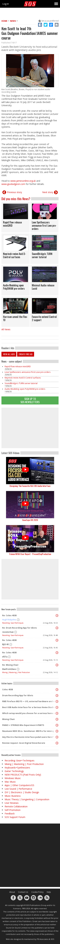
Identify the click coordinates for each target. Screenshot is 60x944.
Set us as (50, 20)
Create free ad (25, 354)
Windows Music (13, 778)
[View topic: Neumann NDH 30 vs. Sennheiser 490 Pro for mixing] (57, 731)
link (15, 217)
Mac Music (10, 781)
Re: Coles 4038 (9, 615)
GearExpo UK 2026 (30, 520)
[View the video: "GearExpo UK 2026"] (30, 504)
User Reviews (12, 802)
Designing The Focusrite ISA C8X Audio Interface (30, 486)
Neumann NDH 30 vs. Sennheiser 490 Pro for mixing (28, 731)
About (12, 892)
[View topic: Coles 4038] (57, 689)
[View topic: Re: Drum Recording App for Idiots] (57, 627)
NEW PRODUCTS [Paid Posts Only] (23, 774)
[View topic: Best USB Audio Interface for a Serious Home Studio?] (57, 707)
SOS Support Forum (15, 817)
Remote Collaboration (16, 806)
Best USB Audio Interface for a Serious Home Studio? (29, 707)
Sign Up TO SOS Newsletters (30, 400)
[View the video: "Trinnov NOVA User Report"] (30, 538)
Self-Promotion (12, 809)
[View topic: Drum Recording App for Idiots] (57, 695)
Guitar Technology (14, 771)
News (13, 21)
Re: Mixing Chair (10, 665)
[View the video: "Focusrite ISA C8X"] (30, 470)
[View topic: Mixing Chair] (57, 719)
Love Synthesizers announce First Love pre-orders (28, 372)
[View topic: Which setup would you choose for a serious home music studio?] (57, 713)
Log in (5, 3)
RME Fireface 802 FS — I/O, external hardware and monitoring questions (29, 701)
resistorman (8, 632)
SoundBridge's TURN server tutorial (21, 383)
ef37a (4, 656)
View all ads (9, 354)
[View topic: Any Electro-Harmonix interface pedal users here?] (57, 737)
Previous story (14, 192)
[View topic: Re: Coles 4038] (57, 615)
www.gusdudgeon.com (13, 184)
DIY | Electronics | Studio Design (22, 792)
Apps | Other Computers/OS (19, 785)
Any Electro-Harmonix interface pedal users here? (27, 737)
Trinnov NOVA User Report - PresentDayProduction (30, 554)
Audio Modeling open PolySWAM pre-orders (25, 389)
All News (5, 329)
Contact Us (23, 892)
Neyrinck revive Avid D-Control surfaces (23, 377)
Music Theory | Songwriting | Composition (27, 799)
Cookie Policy (37, 892)
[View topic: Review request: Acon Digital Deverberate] (57, 743)
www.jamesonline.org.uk (23, 180)
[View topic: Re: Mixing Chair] (57, 665)
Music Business (13, 795)
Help (49, 892)
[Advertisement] (30, 428)
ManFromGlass (9, 669)
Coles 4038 (7, 689)
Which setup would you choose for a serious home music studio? (29, 713)
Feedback (10, 813)
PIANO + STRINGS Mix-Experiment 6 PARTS (23, 725)
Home (4, 21)
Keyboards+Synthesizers (17, 767)
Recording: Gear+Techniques (12, 623)
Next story (47, 192)
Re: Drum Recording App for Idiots (19, 627)
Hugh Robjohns (9, 619)
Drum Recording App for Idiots (17, 695)
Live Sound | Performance (18, 788)
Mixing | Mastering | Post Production (16, 672)
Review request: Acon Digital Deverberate (23, 743)
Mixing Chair (8, 719)
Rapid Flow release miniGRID (18, 366)
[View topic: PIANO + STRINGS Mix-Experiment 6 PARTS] (57, 725)
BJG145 (5, 644)
